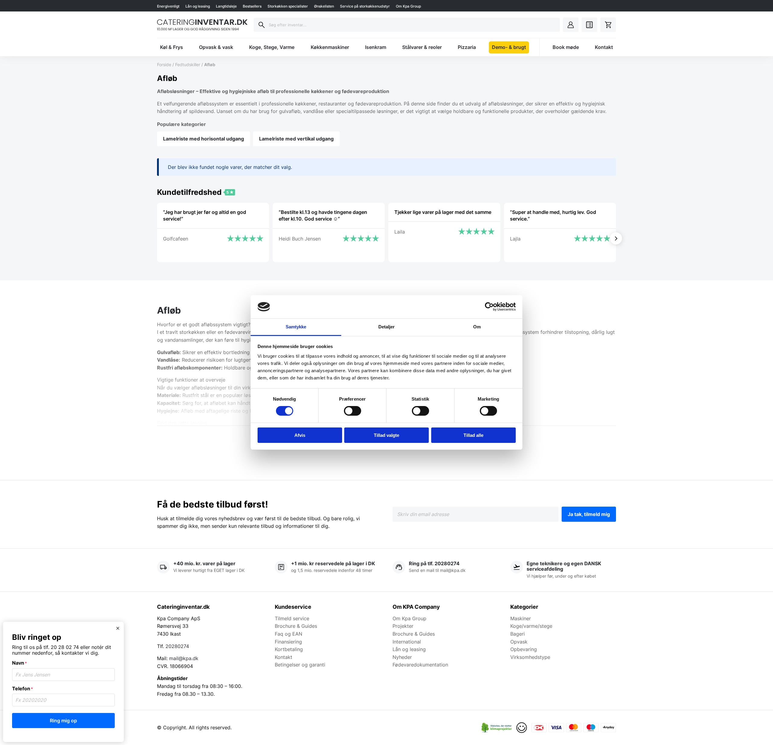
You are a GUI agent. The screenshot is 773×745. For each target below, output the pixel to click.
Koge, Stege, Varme (271, 47)
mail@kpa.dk (183, 658)
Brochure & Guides (296, 626)
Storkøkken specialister (288, 6)
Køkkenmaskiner (330, 47)
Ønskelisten (324, 6)
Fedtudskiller (187, 64)
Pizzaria (467, 47)
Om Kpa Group (408, 6)
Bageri (517, 634)
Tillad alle (473, 435)
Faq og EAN (288, 634)
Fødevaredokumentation (420, 665)
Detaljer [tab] (386, 326)
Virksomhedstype (530, 657)
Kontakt (604, 47)
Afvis (299, 435)
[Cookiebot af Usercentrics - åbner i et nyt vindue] (489, 306)
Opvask (519, 642)
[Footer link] (497, 727)
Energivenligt (168, 6)
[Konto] (571, 25)
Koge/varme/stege (531, 626)
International (407, 642)
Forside (164, 64)
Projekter (403, 626)
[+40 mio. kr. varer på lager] (210, 570)
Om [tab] (477, 326)
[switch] (352, 411)
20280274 (177, 646)
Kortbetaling (289, 649)
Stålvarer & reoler (422, 47)
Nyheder (402, 657)
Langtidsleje (226, 6)
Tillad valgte (386, 435)
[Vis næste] (616, 238)
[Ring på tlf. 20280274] (445, 570)
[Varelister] (589, 25)
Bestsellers (252, 6)
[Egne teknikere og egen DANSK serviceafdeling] (563, 570)
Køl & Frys (171, 47)
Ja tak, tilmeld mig (589, 514)
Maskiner (520, 618)
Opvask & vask (216, 47)
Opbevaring (523, 649)
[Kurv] (608, 25)
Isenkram (375, 47)
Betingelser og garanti (300, 665)
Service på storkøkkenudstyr (365, 6)
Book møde (566, 47)
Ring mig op (63, 721)
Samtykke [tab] (296, 326)
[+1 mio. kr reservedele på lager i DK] (327, 570)
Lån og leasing (197, 6)
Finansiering (288, 642)
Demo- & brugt (509, 47)
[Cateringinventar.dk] (202, 24)
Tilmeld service (292, 618)
